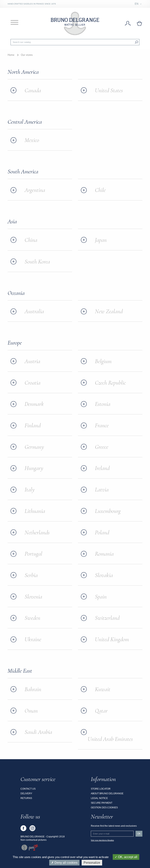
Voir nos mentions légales (102, 840)
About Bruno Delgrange (107, 793)
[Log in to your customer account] (128, 23)
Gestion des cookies (104, 807)
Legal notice (99, 798)
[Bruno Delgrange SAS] (75, 23)
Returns (26, 798)
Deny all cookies (66, 862)
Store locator (101, 788)
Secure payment (101, 803)
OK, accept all (127, 857)
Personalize (92, 862)
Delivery (26, 793)
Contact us (28, 788)
